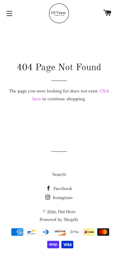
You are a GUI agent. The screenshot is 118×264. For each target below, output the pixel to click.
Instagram (62, 197)
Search (59, 174)
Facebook (62, 188)
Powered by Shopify (59, 219)
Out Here (67, 211)
